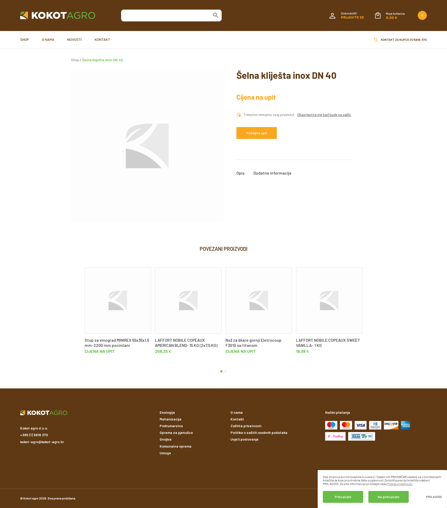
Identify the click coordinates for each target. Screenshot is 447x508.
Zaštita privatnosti (245, 426)
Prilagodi (434, 496)
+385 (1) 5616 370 (34, 435)
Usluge (165, 453)
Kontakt (102, 39)
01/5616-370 (418, 39)
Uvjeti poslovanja (244, 439)
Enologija (167, 412)
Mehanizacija (170, 419)
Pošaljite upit (256, 133)
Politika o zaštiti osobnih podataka (258, 432)
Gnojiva (166, 439)
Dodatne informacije (273, 173)
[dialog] (382, 489)
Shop (24, 39)
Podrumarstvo (171, 426)
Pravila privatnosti (399, 484)
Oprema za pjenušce (176, 432)
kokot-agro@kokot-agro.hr (42, 442)
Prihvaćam (343, 497)
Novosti (74, 39)
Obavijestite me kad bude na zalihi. (324, 115)
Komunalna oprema (175, 446)
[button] (221, 371)
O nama (48, 39)
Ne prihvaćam (388, 497)
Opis (240, 173)
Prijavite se (352, 17)
